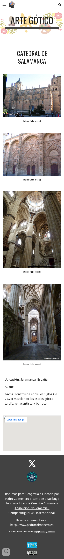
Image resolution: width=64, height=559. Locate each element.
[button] (4, 4)
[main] (32, 22)
